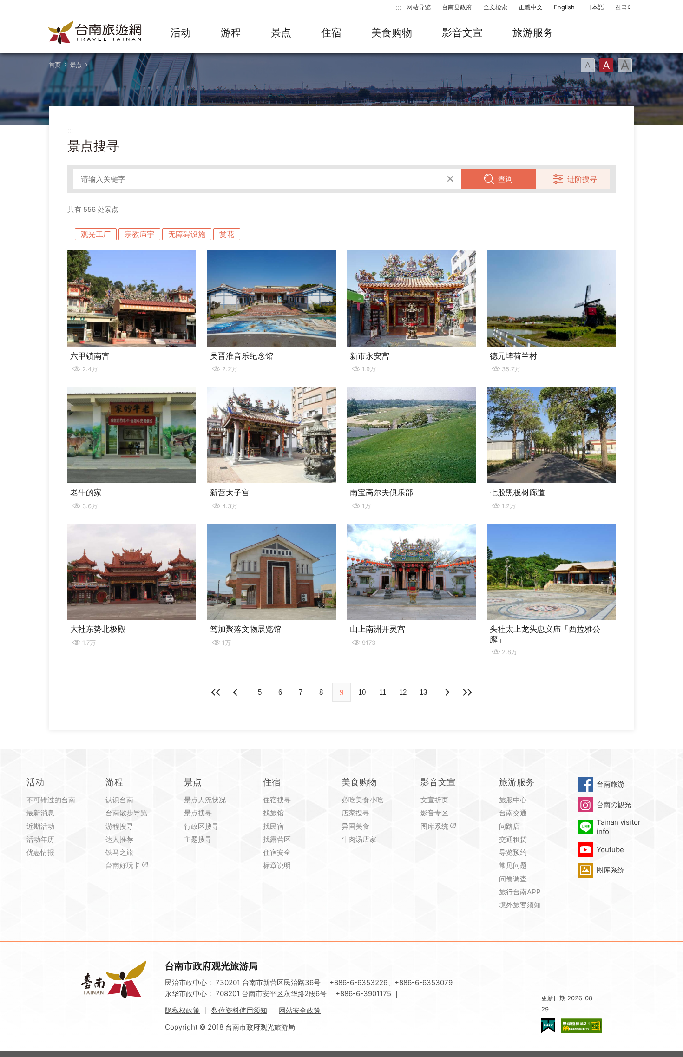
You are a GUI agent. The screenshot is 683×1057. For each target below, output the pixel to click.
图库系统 (434, 826)
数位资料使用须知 (239, 1010)
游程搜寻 (119, 826)
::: (398, 6)
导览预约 (513, 852)
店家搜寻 (355, 812)
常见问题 (513, 865)
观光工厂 (96, 234)
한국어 (624, 7)
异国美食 (355, 826)
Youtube (610, 849)
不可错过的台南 (50, 799)
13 (423, 692)
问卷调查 (513, 878)
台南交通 (513, 812)
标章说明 (277, 865)
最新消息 (40, 812)
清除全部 (450, 179)
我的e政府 (548, 1025)
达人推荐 (119, 839)
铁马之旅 (119, 852)
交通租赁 (513, 839)
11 (382, 692)
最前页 (216, 692)
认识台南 (119, 799)
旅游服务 (532, 32)
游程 (231, 32)
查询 (505, 179)
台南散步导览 (126, 812)
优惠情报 (40, 852)
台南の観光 (614, 804)
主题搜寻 (198, 839)
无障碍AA (581, 1025)
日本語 (595, 7)
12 (403, 692)
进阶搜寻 (582, 179)
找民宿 (273, 826)
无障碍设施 (186, 234)
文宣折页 (434, 799)
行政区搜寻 (201, 826)
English (564, 7)
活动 (181, 32)
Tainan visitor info (619, 827)
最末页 (467, 692)
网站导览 (419, 7)
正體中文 (531, 7)
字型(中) (606, 65)
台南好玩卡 (122, 865)
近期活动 (40, 826)
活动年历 (40, 839)
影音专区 (434, 812)
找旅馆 (273, 812)
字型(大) (625, 65)
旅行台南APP (520, 891)
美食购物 (391, 32)
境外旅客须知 (520, 904)
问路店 (509, 826)
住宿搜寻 (277, 799)
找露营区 (277, 839)
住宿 (331, 32)
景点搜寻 (198, 812)
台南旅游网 (95, 33)
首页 (55, 64)
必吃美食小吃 (362, 799)
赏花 (226, 234)
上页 (446, 692)
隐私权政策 (182, 1010)
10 (362, 692)
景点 (281, 32)
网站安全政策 (300, 1010)
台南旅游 (610, 784)
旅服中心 (513, 799)
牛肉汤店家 (359, 839)
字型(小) (588, 65)
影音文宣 (462, 32)
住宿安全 (277, 852)
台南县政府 (457, 7)
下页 (236, 692)
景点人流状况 (205, 799)
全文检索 (495, 7)
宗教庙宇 (139, 234)
